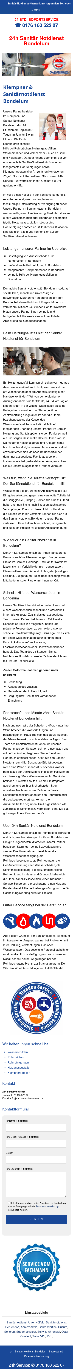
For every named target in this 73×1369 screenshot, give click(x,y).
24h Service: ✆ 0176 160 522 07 (36, 1365)
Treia (35, 1336)
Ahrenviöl (54, 1331)
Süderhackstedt (26, 1331)
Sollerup (9, 1331)
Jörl (49, 1336)
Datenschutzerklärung (47, 1206)
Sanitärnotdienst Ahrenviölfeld (25, 1322)
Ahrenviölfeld (29, 1327)
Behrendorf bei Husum (53, 1327)
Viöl (42, 1336)
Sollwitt (42, 1331)
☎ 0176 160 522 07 (36, 25)
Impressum (55, 1351)
